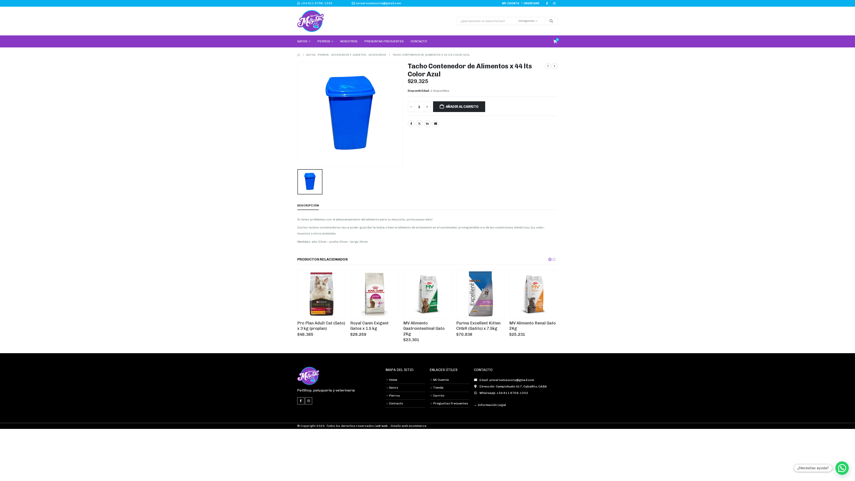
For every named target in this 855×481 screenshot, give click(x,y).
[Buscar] (551, 21)
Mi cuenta (510, 3)
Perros (323, 41)
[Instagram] (554, 3)
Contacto (419, 41)
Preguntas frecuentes (450, 403)
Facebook (411, 123)
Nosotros (348, 41)
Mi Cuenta (441, 380)
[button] (550, 259)
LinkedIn (427, 123)
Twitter (419, 123)
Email (435, 123)
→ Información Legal (490, 405)
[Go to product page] (321, 294)
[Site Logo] (310, 21)
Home (393, 380)
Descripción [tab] (308, 205)
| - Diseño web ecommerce (400, 426)
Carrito (438, 395)
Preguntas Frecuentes (384, 41)
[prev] (548, 66)
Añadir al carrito (462, 107)
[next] (555, 66)
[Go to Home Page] (298, 54)
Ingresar (531, 3)
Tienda (438, 387)
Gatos (302, 41)
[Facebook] (547, 3)
